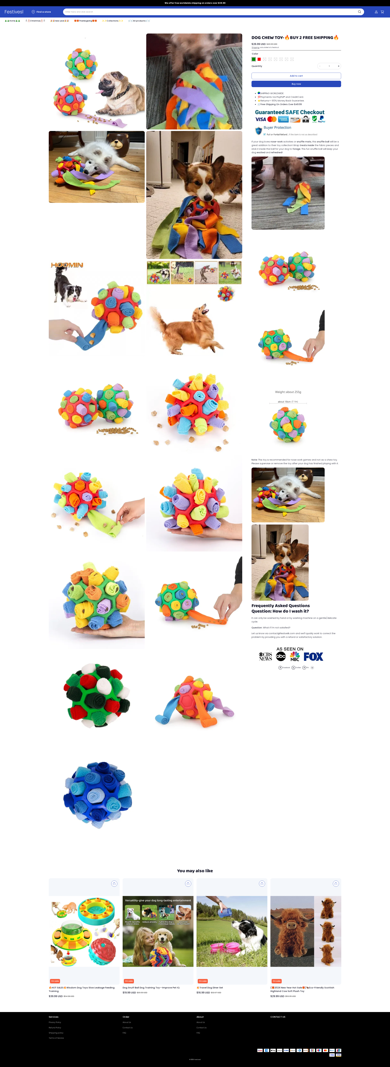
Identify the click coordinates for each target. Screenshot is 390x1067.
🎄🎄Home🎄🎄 (12, 20)
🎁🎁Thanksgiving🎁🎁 (85, 20)
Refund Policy (55, 1027)
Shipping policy (56, 1033)
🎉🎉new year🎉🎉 (59, 20)
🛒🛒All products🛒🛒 (139, 20)
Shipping (255, 47)
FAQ (124, 1033)
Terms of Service (56, 1038)
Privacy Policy (55, 1022)
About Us (127, 1022)
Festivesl (197, 1059)
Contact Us (128, 1027)
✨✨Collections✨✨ (112, 20)
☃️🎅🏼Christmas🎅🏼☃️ (35, 20)
